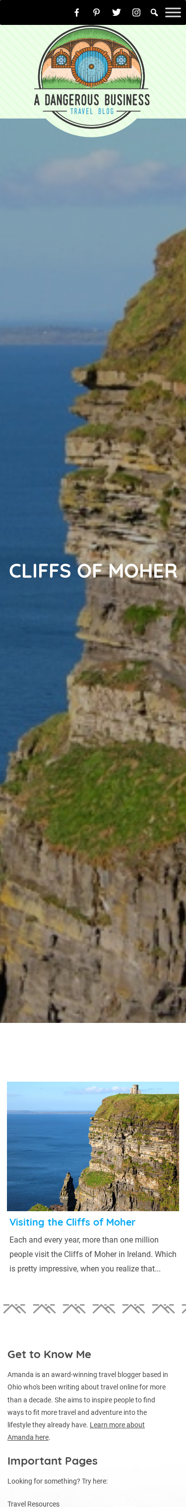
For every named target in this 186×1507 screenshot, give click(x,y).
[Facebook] (76, 12)
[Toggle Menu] (173, 12)
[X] (116, 12)
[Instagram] (136, 12)
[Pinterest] (96, 12)
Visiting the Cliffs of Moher (72, 1222)
